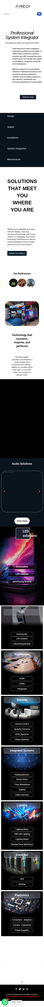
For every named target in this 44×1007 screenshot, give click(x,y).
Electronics (22, 895)
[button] (8, 281)
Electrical (22, 854)
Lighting (22, 805)
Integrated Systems (22, 750)
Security (22, 699)
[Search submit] (39, 14)
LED (22, 612)
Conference (22, 654)
